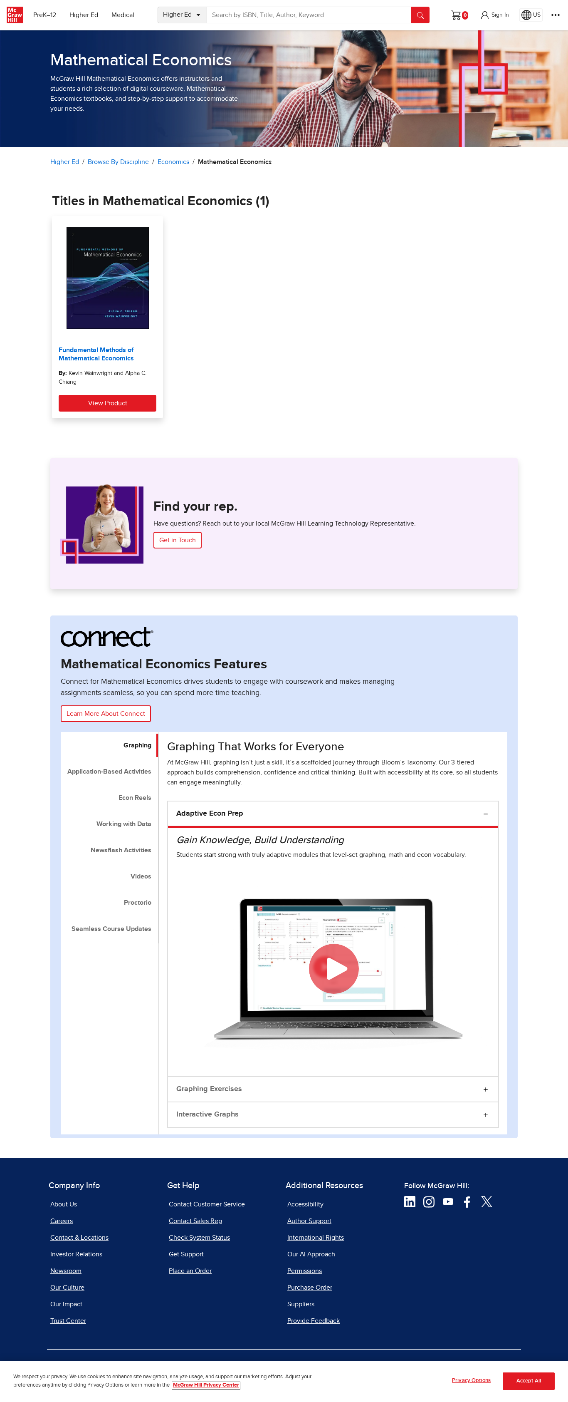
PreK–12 (44, 15)
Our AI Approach (311, 1254)
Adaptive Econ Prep (209, 813)
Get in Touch (177, 540)
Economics (173, 162)
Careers (61, 1221)
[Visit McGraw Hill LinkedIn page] (409, 1201)
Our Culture (67, 1287)
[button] (494, 15)
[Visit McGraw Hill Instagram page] (429, 1201)
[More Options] (555, 15)
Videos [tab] (141, 876)
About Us (63, 1204)
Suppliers (300, 1304)
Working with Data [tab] (123, 824)
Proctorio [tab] (137, 902)
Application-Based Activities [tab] (109, 771)
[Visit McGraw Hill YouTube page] (448, 1201)
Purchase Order (309, 1287)
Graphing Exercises (209, 1089)
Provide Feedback (313, 1321)
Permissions (304, 1271)
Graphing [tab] (137, 745)
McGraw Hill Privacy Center (206, 1385)
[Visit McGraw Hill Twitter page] (486, 1201)
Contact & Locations (79, 1237)
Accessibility (305, 1204)
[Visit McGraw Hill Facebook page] (467, 1201)
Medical (122, 15)
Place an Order (190, 1271)
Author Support (309, 1221)
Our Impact (66, 1304)
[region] (284, 1381)
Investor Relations (76, 1254)
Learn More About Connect (106, 713)
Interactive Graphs (207, 1114)
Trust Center (68, 1321)
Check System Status (199, 1237)
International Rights (315, 1237)
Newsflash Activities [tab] (121, 850)
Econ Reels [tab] (135, 797)
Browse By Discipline (118, 162)
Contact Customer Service (207, 1204)
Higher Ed (83, 15)
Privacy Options (471, 1380)
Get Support (186, 1254)
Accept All (528, 1381)
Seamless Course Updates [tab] (111, 929)
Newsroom (65, 1271)
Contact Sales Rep (195, 1221)
